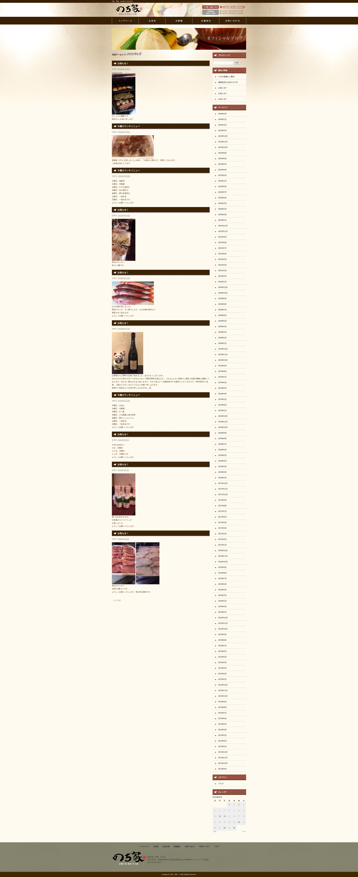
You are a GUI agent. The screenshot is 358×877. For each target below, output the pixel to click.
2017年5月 (222, 522)
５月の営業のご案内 (226, 77)
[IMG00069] (123, 583)
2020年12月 (223, 287)
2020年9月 (222, 298)
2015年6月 (222, 651)
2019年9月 (222, 366)
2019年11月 (223, 354)
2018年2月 (222, 472)
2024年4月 (222, 125)
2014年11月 (223, 690)
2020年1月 (222, 343)
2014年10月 (223, 696)
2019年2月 (222, 405)
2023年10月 (223, 147)
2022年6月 (222, 198)
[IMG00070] (147, 583)
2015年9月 (222, 634)
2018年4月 (222, 461)
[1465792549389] (127, 372)
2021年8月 (222, 242)
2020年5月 (222, 321)
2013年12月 (223, 752)
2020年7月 (222, 310)
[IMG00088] (123, 113)
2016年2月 (222, 606)
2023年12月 (223, 136)
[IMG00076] (133, 303)
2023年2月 (222, 175)
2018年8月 (222, 438)
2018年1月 (222, 478)
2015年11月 (223, 623)
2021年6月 (222, 254)
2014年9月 (222, 702)
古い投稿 (116, 600)
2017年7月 (222, 511)
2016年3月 (222, 601)
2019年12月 (223, 349)
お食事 (152, 20)
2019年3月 (222, 399)
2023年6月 (222, 158)
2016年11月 (223, 556)
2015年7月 (222, 646)
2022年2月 (222, 214)
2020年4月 (222, 326)
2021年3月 (222, 270)
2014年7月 (222, 713)
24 (239, 822)
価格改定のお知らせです (228, 82)
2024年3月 (222, 130)
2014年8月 (222, 707)
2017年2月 (222, 539)
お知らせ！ (123, 63)
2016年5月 (222, 590)
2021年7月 (222, 248)
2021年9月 (222, 237)
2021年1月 (222, 282)
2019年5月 (222, 388)
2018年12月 (223, 416)
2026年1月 (222, 119)
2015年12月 (223, 618)
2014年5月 (222, 724)
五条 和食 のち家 (134, 10)
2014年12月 (223, 685)
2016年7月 (222, 578)
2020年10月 (223, 293)
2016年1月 (222, 612)
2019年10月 (223, 360)
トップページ (125, 20)
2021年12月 (223, 226)
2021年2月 (222, 276)
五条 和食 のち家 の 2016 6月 (122, 1)
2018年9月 (222, 433)
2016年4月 (222, 595)
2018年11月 (223, 422)
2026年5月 (222, 114)
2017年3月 (222, 534)
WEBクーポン (204, 846)
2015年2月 (222, 674)
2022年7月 (222, 192)
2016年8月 (222, 573)
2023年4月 (222, 170)
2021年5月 (222, 259)
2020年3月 (222, 332)
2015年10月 (223, 629)
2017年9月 (222, 500)
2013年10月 (223, 763)
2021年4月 (222, 265)
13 (220, 816)
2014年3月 (222, 735)
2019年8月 (222, 371)
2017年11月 (223, 489)
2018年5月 (222, 455)
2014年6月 (222, 718)
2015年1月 (222, 679)
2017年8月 (222, 506)
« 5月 (214, 831)
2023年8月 (222, 153)
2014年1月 (222, 746)
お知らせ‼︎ (222, 88)
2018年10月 (223, 427)
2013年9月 (222, 769)
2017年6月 (222, 517)
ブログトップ (224, 55)
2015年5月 (222, 657)
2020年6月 (222, 315)
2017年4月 (222, 528)
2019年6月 (222, 382)
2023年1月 (222, 181)
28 (225, 828)
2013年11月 (223, 758)
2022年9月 (222, 186)
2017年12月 (223, 483)
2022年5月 (222, 203)
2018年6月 (222, 450)
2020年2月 (222, 338)
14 (225, 816)
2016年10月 (223, 562)
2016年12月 (223, 550)
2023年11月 (223, 142)
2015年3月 (222, 668)
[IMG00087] (133, 157)
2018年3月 (222, 466)
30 (234, 828)
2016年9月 (222, 567)
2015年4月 (222, 662)
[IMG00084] (123, 259)
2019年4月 (222, 394)
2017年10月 (223, 494)
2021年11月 (223, 231)
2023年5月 (222, 164)
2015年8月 (222, 640)
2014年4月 (222, 730)
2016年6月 (222, 584)
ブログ (221, 784)
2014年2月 (222, 741)
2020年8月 (222, 304)
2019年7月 (222, 377)
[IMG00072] (123, 514)
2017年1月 (222, 545)
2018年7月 (222, 444)
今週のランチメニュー (128, 126)
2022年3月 (222, 209)
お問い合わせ (232, 20)
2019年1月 (222, 410)
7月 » (244, 831)
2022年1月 (222, 220)
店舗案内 (205, 20)
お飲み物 (179, 20)
